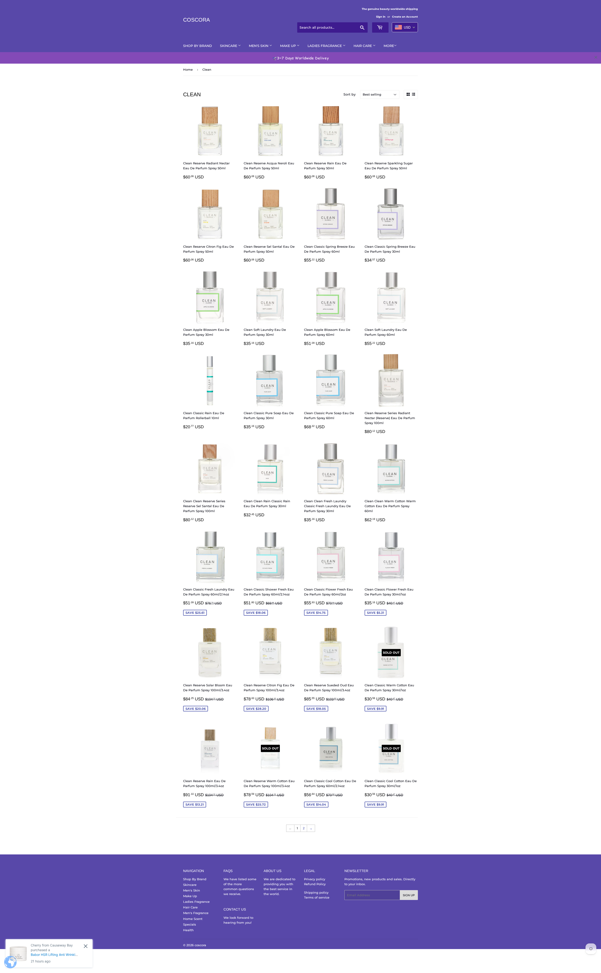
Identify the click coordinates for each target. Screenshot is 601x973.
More (389, 46)
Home (188, 69)
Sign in (380, 16)
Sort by (349, 94)
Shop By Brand (197, 46)
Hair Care (363, 46)
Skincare (229, 46)
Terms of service (316, 897)
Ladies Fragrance (325, 46)
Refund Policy (315, 884)
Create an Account (405, 16)
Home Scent (192, 919)
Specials (189, 924)
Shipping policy (316, 892)
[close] (596, 57)
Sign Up (409, 895)
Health (188, 930)
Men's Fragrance (195, 913)
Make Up (288, 46)
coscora (196, 20)
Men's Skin (259, 46)
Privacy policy (314, 879)
